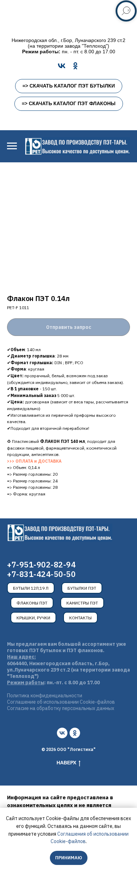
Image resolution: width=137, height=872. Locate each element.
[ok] (75, 733)
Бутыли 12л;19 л (30, 588)
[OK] (75, 65)
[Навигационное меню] (12, 146)
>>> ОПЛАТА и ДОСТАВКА (34, 461)
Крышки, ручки (33, 617)
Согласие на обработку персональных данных (60, 708)
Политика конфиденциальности (44, 695)
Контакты (80, 617)
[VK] (61, 65)
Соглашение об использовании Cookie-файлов (61, 702)
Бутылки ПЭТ (81, 588)
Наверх (66, 762)
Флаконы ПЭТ (32, 603)
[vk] (62, 733)
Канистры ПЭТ (82, 603)
